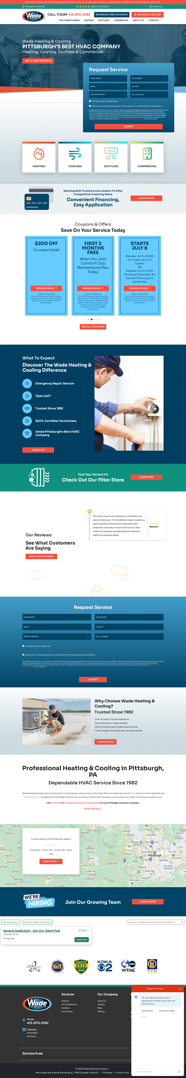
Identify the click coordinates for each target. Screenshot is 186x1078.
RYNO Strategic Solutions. (86, 1072)
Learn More (146, 198)
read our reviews (41, 556)
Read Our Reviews (99, 6)
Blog (100, 1008)
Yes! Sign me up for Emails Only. (105, 101)
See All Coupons (93, 326)
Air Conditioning (69, 1004)
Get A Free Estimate (38, 60)
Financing (157, 6)
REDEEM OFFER (45, 288)
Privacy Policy (122, 1072)
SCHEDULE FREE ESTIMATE (112, 14)
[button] (86, 319)
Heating (65, 1001)
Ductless (65, 1008)
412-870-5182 (79, 15)
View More (50, 861)
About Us (38, 450)
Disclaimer (108, 1072)
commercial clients (32, 797)
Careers (101, 1004)
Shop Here (146, 477)
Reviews (101, 1011)
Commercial (67, 1011)
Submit (128, 126)
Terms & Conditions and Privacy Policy (132, 119)
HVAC (132, 793)
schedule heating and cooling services (82, 802)
